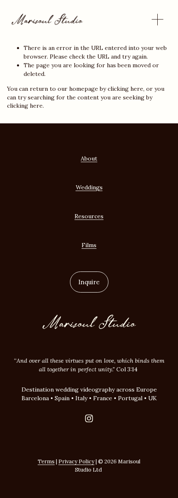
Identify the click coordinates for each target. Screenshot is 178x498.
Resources (89, 216)
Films (89, 245)
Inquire (89, 282)
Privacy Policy (76, 461)
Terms (46, 461)
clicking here (125, 88)
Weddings (89, 187)
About (89, 158)
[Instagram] (89, 418)
